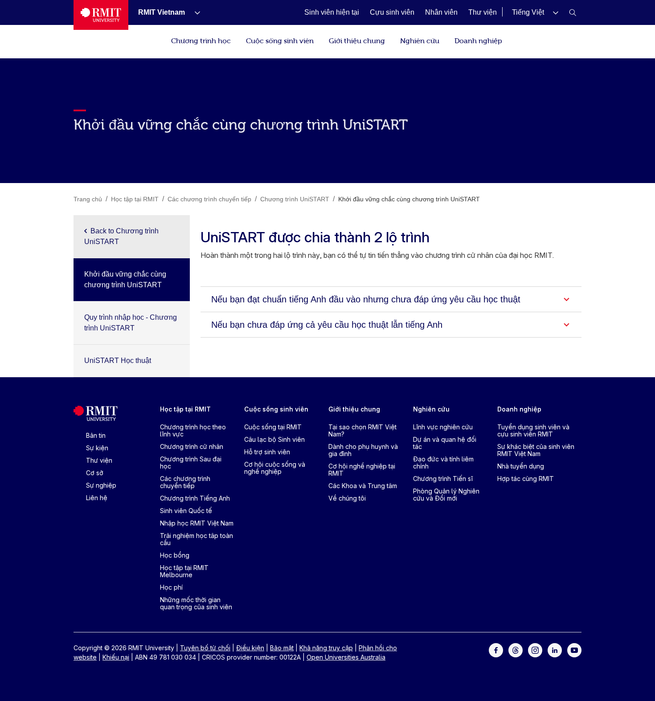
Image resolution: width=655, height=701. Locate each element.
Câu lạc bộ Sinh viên (274, 439)
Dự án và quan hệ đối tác (444, 443)
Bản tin (96, 435)
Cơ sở (94, 473)
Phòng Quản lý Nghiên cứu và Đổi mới (446, 494)
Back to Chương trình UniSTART (121, 236)
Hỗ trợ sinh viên (267, 452)
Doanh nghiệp (478, 40)
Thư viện (99, 460)
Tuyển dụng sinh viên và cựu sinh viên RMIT (533, 430)
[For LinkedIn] (555, 649)
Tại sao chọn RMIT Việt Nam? (362, 430)
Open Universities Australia (346, 657)
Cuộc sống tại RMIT (273, 427)
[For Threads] (515, 649)
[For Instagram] (535, 649)
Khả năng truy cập (326, 648)
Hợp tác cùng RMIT (525, 478)
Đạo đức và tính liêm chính (443, 462)
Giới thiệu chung (357, 40)
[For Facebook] (496, 649)
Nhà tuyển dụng (520, 466)
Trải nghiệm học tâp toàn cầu (196, 539)
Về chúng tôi (347, 498)
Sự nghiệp (101, 485)
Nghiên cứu (419, 40)
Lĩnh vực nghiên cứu (443, 427)
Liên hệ (96, 497)
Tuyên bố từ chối (205, 648)
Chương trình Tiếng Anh (195, 498)
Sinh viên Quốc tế (186, 510)
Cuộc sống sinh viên (280, 40)
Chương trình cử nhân (191, 446)
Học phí (171, 587)
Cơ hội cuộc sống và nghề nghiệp (274, 468)
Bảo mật (282, 648)
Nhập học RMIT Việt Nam (196, 523)
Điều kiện (250, 648)
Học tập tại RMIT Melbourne (184, 571)
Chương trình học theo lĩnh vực (193, 430)
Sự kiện (97, 448)
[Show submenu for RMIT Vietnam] (194, 12)
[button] (535, 12)
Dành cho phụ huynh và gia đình (363, 450)
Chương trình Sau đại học (190, 462)
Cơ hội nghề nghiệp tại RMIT (361, 469)
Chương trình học (201, 40)
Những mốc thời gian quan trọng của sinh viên (196, 603)
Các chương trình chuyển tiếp (185, 482)
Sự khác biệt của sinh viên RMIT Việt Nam (535, 450)
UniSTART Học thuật (117, 360)
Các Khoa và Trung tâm (362, 485)
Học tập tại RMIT (185, 409)
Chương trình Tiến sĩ (443, 478)
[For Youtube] (574, 649)
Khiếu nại (115, 657)
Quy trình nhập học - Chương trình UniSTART (130, 323)
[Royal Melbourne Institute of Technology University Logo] (101, 15)
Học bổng (174, 555)
